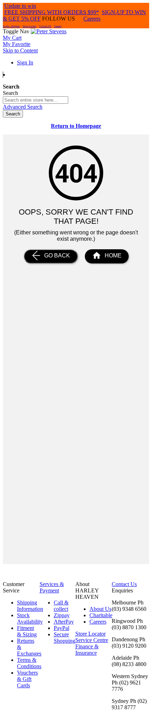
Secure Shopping (64, 637)
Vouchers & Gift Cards (27, 679)
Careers (91, 19)
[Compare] (76, 75)
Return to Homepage (76, 126)
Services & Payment (52, 587)
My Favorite (16, 44)
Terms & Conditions (29, 663)
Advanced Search (22, 107)
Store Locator (29, 26)
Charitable (100, 615)
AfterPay (64, 622)
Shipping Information (30, 605)
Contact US (45, 26)
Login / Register (11, 26)
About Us (100, 609)
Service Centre (91, 640)
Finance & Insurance (87, 649)
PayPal (61, 628)
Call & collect (61, 605)
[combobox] (35, 100)
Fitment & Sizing (27, 631)
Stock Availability (30, 618)
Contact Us (124, 584)
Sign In (25, 62)
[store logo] (48, 31)
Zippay (62, 615)
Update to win (20, 6)
